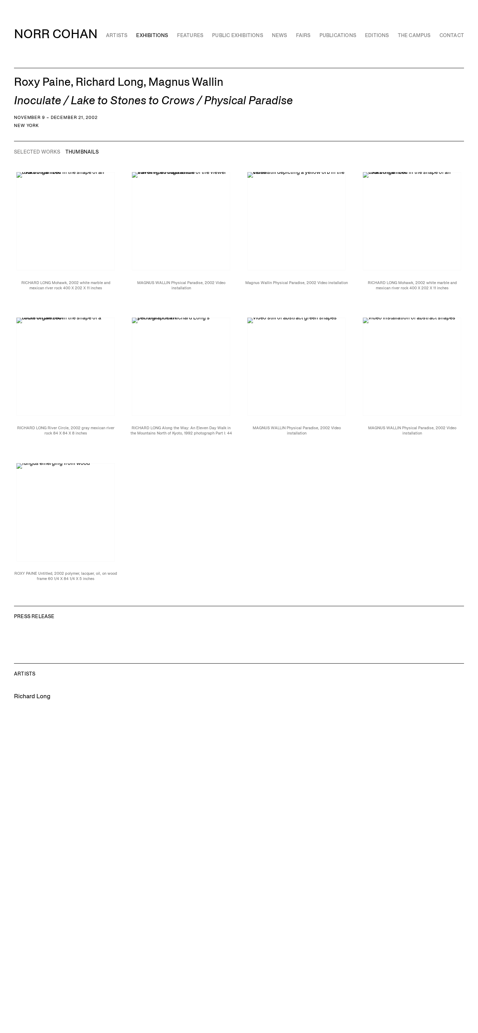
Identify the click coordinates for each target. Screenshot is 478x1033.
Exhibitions (152, 35)
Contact (452, 35)
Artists (116, 35)
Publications (337, 35)
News (279, 35)
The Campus (414, 35)
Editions (377, 35)
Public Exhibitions (237, 35)
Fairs (303, 35)
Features (190, 35)
